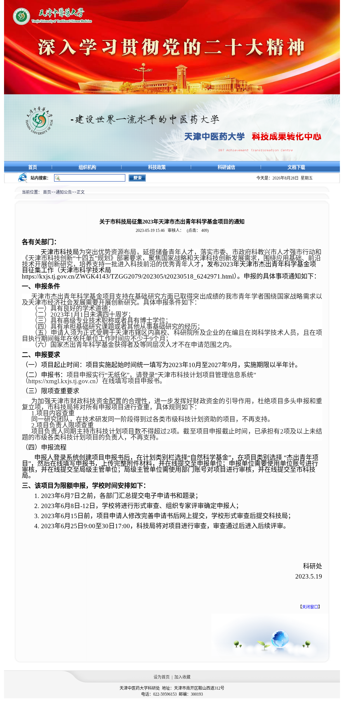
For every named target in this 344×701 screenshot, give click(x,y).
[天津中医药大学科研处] (172, 159)
